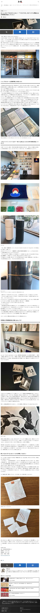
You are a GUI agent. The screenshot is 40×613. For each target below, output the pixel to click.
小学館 (21, 610)
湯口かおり (8, 568)
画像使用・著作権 (4, 610)
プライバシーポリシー (5, 609)
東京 (3, 560)
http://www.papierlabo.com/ (5, 555)
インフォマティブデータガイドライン (25, 609)
